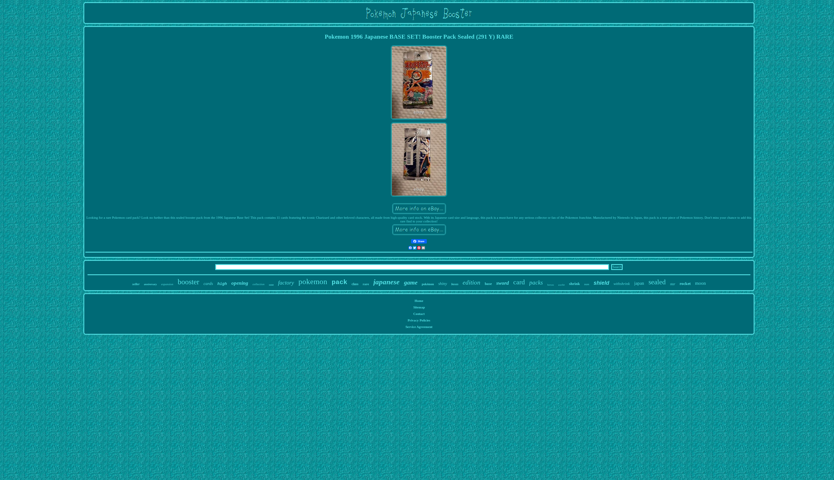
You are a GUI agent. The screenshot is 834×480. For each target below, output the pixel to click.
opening (239, 283)
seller (136, 284)
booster (188, 282)
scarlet (561, 284)
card (519, 282)
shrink (574, 283)
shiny (442, 283)
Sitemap (419, 307)
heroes (550, 284)
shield (601, 283)
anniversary (150, 284)
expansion (167, 284)
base (488, 284)
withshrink (622, 284)
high (222, 284)
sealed (657, 282)
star (672, 284)
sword (502, 283)
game (410, 282)
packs (536, 282)
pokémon (428, 284)
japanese (386, 282)
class (355, 284)
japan (639, 283)
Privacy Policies (419, 320)
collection (259, 284)
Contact (419, 314)
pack (339, 282)
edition (471, 282)
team (586, 284)
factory (286, 283)
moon (700, 283)
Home (419, 301)
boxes (454, 284)
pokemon (312, 281)
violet (271, 285)
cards (208, 283)
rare (366, 284)
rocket (685, 283)
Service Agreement (418, 327)
